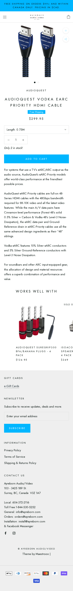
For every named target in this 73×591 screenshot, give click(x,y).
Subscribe (17, 428)
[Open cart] (68, 17)
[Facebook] (5, 532)
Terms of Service (14, 457)
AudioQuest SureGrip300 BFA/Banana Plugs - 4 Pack (36, 351)
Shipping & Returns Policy (20, 463)
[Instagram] (14, 532)
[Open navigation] (4, 16)
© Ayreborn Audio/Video (36, 548)
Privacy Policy (12, 450)
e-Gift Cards (11, 386)
